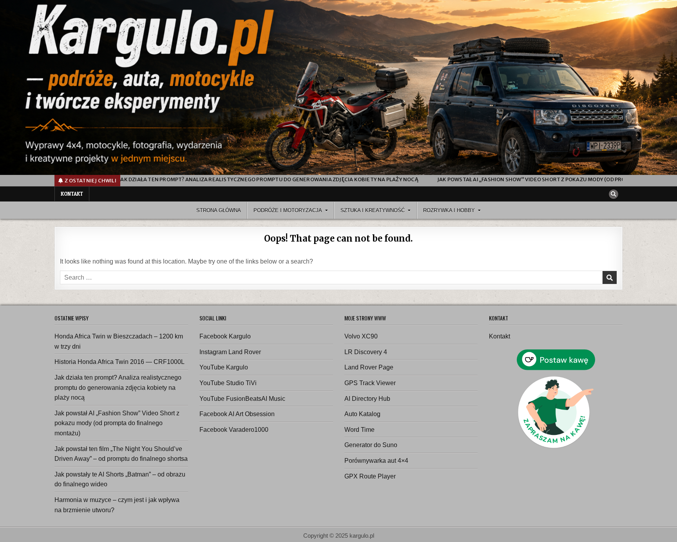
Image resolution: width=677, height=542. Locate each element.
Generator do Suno (370, 445)
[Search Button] (613, 194)
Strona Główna (218, 210)
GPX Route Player (370, 476)
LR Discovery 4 (365, 352)
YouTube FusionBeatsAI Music (242, 398)
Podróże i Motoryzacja (287, 210)
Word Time (359, 429)
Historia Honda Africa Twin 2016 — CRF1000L (119, 361)
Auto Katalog (362, 414)
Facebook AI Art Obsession (237, 414)
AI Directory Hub (367, 398)
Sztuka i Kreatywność (372, 210)
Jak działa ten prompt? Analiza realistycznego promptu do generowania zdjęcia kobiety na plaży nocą (117, 387)
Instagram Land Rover (230, 352)
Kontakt (72, 194)
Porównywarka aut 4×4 (376, 460)
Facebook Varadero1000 (233, 429)
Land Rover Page (368, 367)
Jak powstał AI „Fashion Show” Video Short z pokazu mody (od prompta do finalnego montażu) (116, 423)
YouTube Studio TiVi (228, 383)
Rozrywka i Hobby (449, 210)
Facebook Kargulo (225, 336)
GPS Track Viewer (370, 383)
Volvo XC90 (361, 336)
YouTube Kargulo (223, 367)
